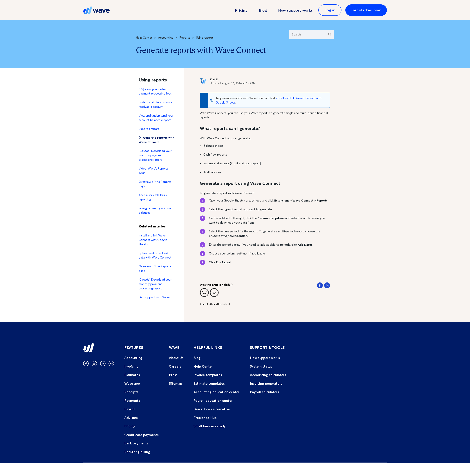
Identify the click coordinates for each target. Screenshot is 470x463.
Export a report (149, 129)
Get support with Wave (154, 297)
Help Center (144, 37)
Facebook (320, 285)
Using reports (205, 37)
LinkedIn (327, 285)
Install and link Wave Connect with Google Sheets (153, 240)
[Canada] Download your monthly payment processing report (155, 155)
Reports (184, 37)
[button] (204, 292)
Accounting (165, 37)
